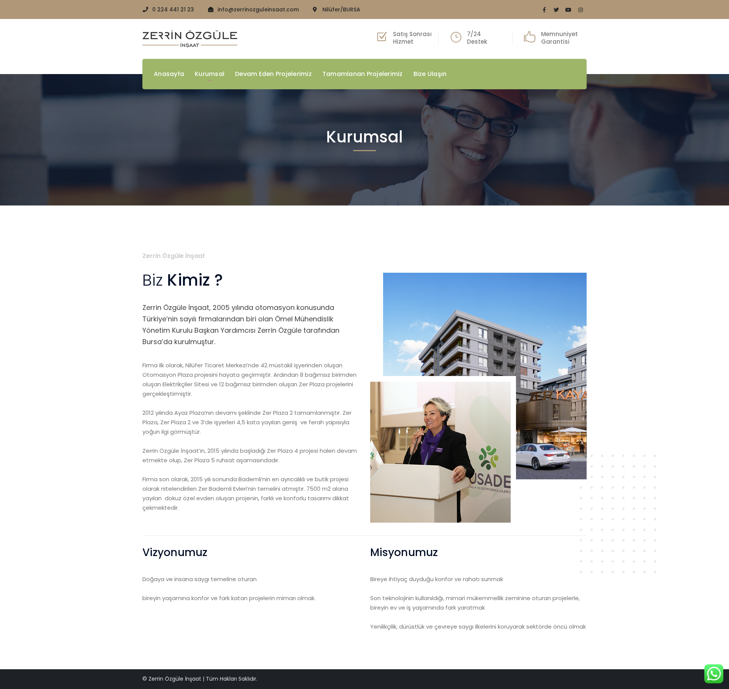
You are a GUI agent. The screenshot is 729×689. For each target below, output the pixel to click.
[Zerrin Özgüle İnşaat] (189, 39)
